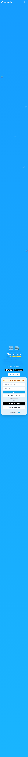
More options (14, 410)
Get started (13, 374)
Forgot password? (14, 398)
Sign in (14, 392)
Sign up (18, 412)
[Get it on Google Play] (18, 370)
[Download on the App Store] (9, 370)
